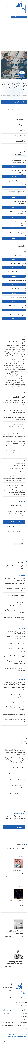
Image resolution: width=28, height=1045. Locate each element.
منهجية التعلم (23, 1022)
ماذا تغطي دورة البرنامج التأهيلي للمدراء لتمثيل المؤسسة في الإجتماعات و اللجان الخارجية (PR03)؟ (15, 752)
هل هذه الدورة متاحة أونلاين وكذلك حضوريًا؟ (16, 787)
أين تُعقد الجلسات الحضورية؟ (17, 794)
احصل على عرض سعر (13, 109)
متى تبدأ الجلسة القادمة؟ (18, 767)
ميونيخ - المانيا (9, 1019)
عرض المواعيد (18, 102)
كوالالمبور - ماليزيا (8, 1022)
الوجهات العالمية (8, 990)
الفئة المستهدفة (19, 136)
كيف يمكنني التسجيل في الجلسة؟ (16, 779)
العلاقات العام (20, 92)
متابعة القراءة (24, 89)
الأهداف (21, 130)
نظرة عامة (20, 125)
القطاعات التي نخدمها (21, 1025)
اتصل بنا (19, 827)
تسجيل (13, 166)
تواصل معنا (24, 1028)
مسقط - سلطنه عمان (7, 1025)
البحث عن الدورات (8, 987)
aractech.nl (3, 1041)
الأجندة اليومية (19, 141)
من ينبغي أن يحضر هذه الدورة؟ (17, 773)
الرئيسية (25, 92)
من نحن (11, 993)
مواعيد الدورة (19, 119)
